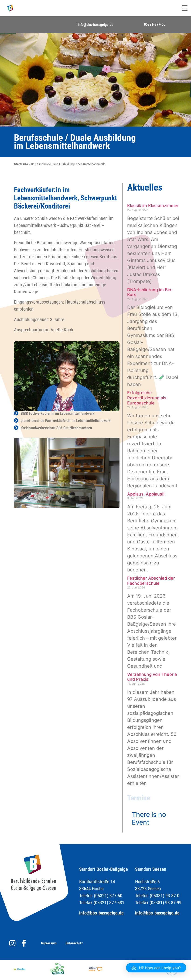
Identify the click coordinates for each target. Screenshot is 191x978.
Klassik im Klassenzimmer (153, 205)
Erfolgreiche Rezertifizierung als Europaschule (146, 397)
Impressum (48, 943)
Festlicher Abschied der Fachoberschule (151, 581)
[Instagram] (12, 943)
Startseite (21, 164)
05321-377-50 (154, 24)
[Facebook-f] (23, 943)
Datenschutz (74, 943)
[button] (156, 967)
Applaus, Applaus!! (145, 494)
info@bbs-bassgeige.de (95, 24)
